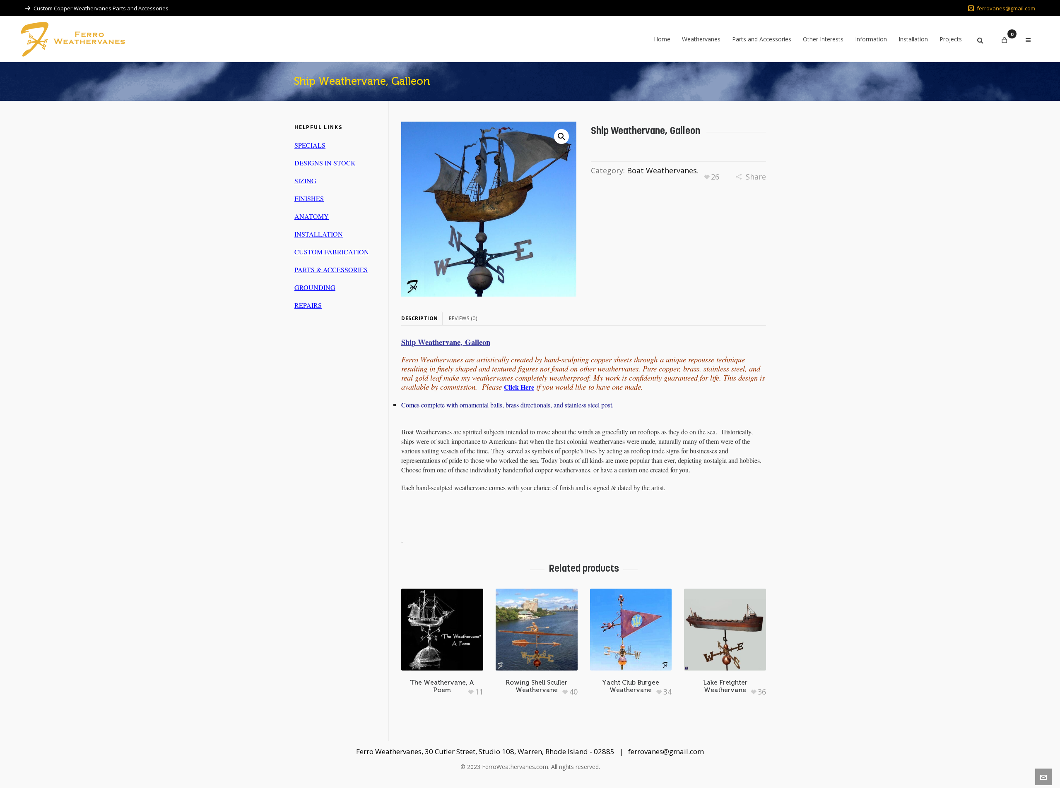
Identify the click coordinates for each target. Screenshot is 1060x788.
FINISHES (309, 198)
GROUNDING (314, 287)
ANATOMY (311, 216)
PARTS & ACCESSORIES (331, 269)
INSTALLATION (318, 234)
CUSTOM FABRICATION (331, 251)
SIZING (305, 180)
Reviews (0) (463, 318)
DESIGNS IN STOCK (325, 162)
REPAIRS (308, 305)
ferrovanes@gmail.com (1006, 8)
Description (419, 318)
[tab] (422, 318)
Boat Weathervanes (662, 170)
